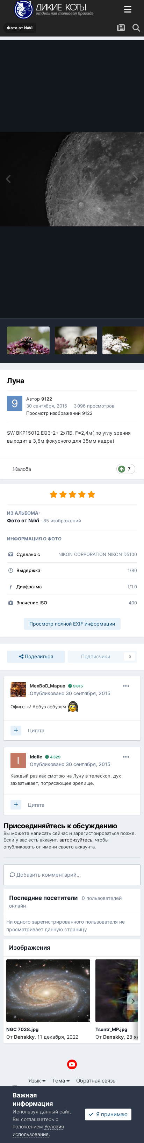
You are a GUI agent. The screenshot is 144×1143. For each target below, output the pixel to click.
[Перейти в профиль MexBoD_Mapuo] (18, 689)
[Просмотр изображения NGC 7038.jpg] (48, 990)
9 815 (77, 686)
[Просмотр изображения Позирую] (76, 340)
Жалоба (22, 469)
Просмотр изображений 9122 (59, 413)
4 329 (54, 757)
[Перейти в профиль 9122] (14, 403)
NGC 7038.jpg (22, 1029)
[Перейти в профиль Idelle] (18, 760)
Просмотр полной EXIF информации (72, 624)
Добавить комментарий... (48, 874)
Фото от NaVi (23, 520)
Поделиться (38, 656)
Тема (59, 1080)
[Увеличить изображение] (73, 706)
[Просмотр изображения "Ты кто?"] (28, 340)
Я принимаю (110, 1114)
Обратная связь (95, 1080)
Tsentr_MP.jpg (111, 1029)
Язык (35, 1080)
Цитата (36, 730)
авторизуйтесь (75, 840)
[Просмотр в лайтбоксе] (72, 179)
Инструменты (111, 305)
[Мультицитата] (15, 730)
